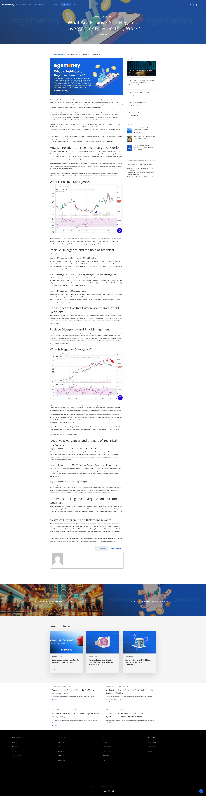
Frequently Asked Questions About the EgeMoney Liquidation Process (141, 161)
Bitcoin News (106, 742)
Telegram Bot (61, 751)
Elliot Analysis (61, 742)
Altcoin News (106, 755)
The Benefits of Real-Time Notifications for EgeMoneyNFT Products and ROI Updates (140, 173)
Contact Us (151, 751)
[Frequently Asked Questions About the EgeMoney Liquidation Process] (66, 652)
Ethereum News (107, 746)
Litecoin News (106, 751)
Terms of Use (151, 746)
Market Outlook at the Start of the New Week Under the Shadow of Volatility (139, 165)
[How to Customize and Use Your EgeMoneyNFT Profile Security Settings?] (76, 717)
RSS (104, 760)
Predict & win (61, 760)
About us (14, 742)
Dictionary (96, 16)
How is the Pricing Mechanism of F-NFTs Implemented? (140, 176)
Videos (14, 751)
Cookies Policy (152, 737)
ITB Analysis (61, 755)
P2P (59, 746)
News (104, 737)
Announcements (16, 755)
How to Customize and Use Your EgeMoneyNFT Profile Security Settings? (140, 169)
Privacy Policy (152, 742)
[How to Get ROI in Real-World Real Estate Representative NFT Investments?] (139, 652)
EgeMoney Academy (107, 16)
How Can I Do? (62, 737)
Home (51, 54)
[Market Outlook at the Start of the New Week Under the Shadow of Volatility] (130, 694)
